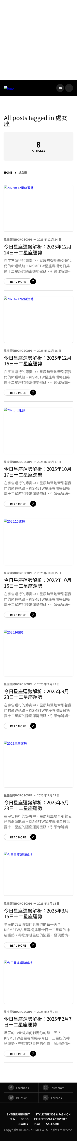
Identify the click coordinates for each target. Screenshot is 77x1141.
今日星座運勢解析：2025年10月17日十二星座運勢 (37, 471)
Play (37, 1124)
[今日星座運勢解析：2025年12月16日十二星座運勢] (38, 319)
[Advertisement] (38, 39)
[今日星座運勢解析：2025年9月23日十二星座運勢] (38, 653)
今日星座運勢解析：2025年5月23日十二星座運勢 (36, 805)
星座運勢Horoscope (18, 239)
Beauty (23, 1124)
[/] (60, 88)
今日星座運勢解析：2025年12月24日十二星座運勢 (37, 249)
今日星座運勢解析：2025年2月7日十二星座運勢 (37, 1021)
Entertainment (18, 1114)
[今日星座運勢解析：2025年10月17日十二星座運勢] (38, 431)
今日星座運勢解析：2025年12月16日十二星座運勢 (37, 360)
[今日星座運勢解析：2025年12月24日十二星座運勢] (38, 208)
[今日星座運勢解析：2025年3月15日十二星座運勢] (38, 873)
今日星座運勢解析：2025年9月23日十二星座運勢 (36, 694)
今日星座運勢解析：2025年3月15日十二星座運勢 (36, 913)
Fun (12, 1119)
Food (25, 1119)
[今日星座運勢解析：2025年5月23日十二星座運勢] (38, 764)
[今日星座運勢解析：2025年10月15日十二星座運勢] (38, 542)
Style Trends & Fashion (52, 1114)
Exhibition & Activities (51, 1119)
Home (8, 172)
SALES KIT (53, 1124)
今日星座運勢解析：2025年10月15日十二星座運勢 (37, 582)
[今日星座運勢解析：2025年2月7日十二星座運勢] (38, 982)
